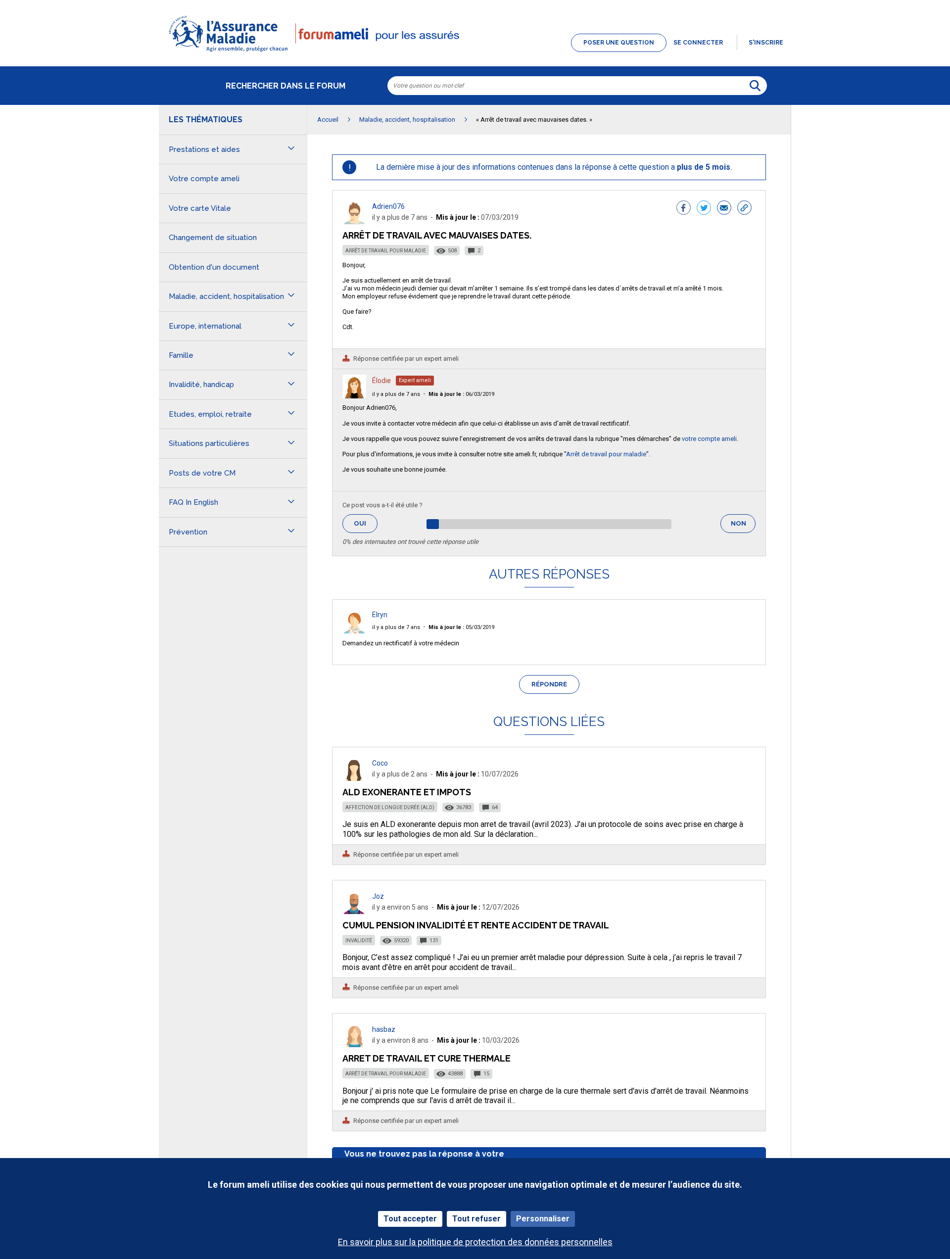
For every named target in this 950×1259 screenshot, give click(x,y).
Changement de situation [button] (213, 237)
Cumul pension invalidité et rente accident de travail (475, 925)
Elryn (379, 615)
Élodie (381, 381)
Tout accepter (410, 1218)
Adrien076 (388, 206)
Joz (378, 896)
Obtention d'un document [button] (214, 267)
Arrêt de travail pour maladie (385, 250)
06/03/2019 (461, 394)
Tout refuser (476, 1218)
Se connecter (698, 42)
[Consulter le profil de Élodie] (354, 395)
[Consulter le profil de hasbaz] (354, 1044)
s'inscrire (766, 42)
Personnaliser (543, 1218)
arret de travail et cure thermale (426, 1058)
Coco (380, 763)
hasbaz (383, 1029)
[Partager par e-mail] (724, 208)
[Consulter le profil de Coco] (354, 778)
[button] (475, 52)
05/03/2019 (461, 627)
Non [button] (743, 526)
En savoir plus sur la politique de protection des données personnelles (475, 1242)
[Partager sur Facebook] (683, 208)
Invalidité (358, 940)
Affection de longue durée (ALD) (389, 807)
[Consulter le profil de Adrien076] (354, 221)
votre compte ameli (709, 438)
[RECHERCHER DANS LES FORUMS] (755, 85)
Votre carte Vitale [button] (200, 208)
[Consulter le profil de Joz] (354, 911)
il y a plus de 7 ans (396, 394)
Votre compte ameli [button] (204, 178)
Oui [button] (366, 523)
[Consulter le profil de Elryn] (354, 630)
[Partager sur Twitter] (704, 208)
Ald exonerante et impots (406, 792)
